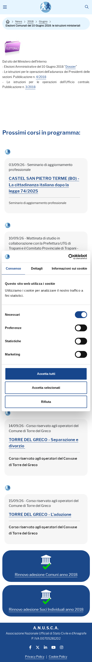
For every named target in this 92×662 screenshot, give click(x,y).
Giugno (43, 21)
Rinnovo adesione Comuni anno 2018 (46, 574)
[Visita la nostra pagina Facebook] (30, 648)
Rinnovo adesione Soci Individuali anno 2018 (46, 609)
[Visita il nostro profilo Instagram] (61, 648)
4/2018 (41, 77)
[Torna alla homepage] (8, 21)
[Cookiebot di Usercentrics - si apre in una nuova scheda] (68, 257)
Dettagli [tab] (37, 268)
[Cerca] (87, 7)
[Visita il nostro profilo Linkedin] (45, 648)
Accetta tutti (46, 374)
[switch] (81, 327)
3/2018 (30, 87)
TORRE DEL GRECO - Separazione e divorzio (43, 443)
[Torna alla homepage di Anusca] (45, 7)
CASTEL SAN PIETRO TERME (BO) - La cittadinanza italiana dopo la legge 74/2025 (44, 185)
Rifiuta (46, 402)
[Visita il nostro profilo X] (38, 648)
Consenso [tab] (13, 268)
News (18, 21)
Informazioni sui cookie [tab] (69, 268)
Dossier (70, 67)
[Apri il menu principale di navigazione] (5, 7)
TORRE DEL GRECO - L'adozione (40, 514)
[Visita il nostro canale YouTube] (53, 648)
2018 (30, 21)
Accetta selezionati (46, 387)
